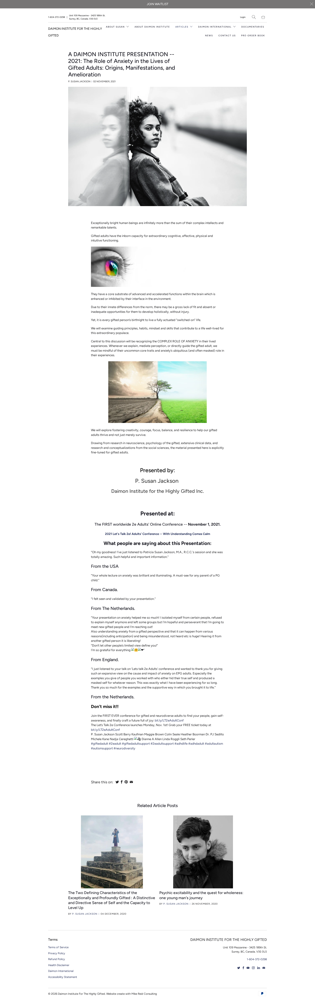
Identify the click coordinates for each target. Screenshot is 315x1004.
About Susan (116, 27)
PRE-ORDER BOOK (253, 35)
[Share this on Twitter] (117, 782)
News (209, 35)
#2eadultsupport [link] (162, 743)
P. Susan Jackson (84, 913)
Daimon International (60, 971)
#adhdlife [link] (181, 743)
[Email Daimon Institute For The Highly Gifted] (263, 967)
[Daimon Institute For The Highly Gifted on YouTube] (248, 967)
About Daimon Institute (152, 27)
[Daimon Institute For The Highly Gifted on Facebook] (243, 967)
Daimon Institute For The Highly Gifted (81, 993)
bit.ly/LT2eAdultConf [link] (169, 720)
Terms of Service (58, 947)
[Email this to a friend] (131, 782)
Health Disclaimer (58, 965)
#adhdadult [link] (196, 743)
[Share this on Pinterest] (126, 782)
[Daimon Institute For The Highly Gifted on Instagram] (253, 967)
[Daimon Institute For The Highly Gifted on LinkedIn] (258, 967)
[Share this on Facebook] (121, 782)
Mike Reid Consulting (144, 993)
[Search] (254, 17)
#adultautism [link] (214, 743)
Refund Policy (56, 959)
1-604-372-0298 (56, 17)
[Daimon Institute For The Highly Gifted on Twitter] (238, 967)
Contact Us (227, 35)
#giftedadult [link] (99, 743)
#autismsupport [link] (102, 748)
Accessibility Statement (62, 977)
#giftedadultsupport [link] (136, 743)
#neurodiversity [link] (124, 748)
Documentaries (252, 27)
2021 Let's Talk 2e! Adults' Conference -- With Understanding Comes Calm (157, 534)
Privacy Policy (56, 953)
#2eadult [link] (115, 743)
